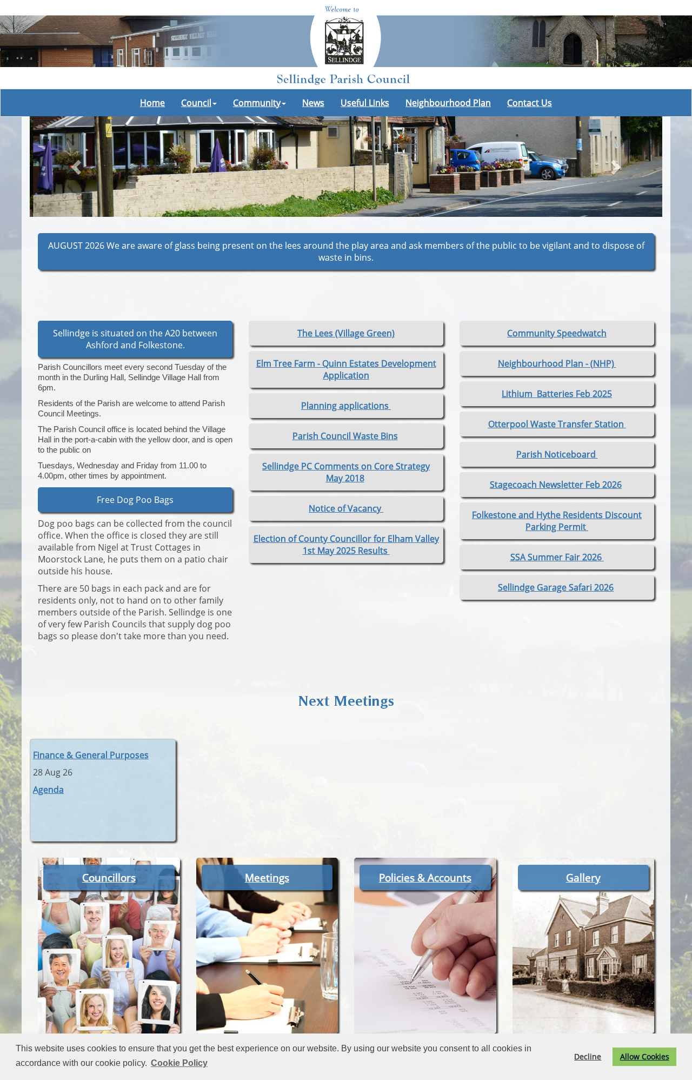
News (313, 103)
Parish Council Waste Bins (345, 436)
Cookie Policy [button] (179, 1063)
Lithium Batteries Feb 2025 (557, 394)
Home (152, 103)
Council (196, 103)
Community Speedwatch (557, 333)
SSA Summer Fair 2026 (557, 557)
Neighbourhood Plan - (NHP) (557, 363)
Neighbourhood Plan (448, 103)
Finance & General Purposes (91, 755)
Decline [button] (587, 1056)
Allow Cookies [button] (644, 1056)
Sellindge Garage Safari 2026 (556, 587)
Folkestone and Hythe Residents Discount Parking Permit (557, 521)
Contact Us (529, 103)
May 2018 (345, 478)
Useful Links (365, 103)
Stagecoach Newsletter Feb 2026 (556, 485)
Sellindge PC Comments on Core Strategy (346, 466)
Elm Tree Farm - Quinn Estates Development (346, 363)
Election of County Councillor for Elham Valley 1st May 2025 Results (346, 544)
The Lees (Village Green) (346, 333)
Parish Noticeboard (557, 454)
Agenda (48, 790)
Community (257, 103)
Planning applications (346, 406)
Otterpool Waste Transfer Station (557, 424)
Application (346, 375)
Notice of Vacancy (346, 508)
